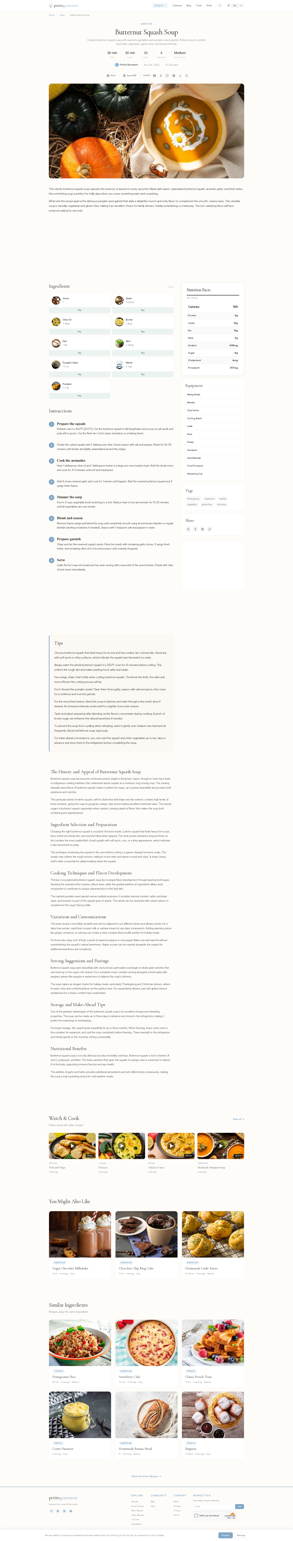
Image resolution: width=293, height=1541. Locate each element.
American (146, 24)
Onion (66, 298)
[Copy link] (186, 75)
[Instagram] (51, 1511)
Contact (177, 1506)
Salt (65, 341)
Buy (79, 310)
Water (129, 362)
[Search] (220, 5)
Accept (225, 1535)
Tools (199, 5)
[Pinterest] (174, 75)
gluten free (207, 504)
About (176, 1501)
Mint (128, 341)
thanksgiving (193, 498)
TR (241, 5)
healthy (223, 498)
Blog (189, 5)
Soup (62, 15)
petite (66, 5)
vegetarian (209, 498)
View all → (238, 1119)
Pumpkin (67, 383)
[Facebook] (154, 75)
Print (113, 75)
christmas (221, 504)
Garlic (129, 298)
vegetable (192, 504)
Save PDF (131, 75)
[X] (161, 75)
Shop (209, 5)
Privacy (177, 1510)
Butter (129, 319)
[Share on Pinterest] (202, 529)
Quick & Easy (137, 1506)
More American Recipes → (146, 1476)
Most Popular (137, 1510)
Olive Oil (67, 319)
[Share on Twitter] (188, 529)
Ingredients (136, 1524)
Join (240, 1506)
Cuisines (177, 5)
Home (51, 15)
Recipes (159, 5)
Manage (241, 1535)
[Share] (180, 75)
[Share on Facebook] (195, 529)
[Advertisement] (146, 247)
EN (234, 5)
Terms (176, 1515)
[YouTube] (70, 1511)
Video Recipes (137, 1515)
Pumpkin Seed (70, 362)
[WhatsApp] (167, 75)
